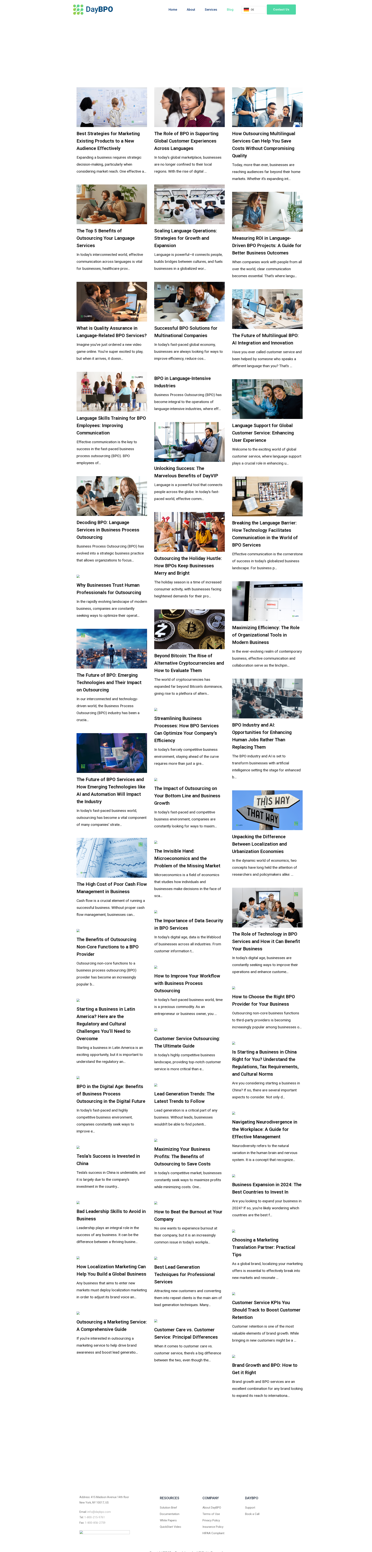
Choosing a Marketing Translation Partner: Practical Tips (263, 1247)
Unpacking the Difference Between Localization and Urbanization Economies (259, 844)
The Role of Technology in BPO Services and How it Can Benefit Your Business (266, 941)
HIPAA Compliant (213, 1533)
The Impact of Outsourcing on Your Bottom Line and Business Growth (187, 796)
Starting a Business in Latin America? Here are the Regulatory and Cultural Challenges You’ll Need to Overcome (106, 1023)
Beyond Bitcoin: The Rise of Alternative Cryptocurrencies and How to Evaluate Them (189, 663)
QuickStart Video (170, 1526)
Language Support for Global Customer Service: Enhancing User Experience (263, 433)
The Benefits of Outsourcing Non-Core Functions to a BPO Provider (108, 947)
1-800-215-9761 (94, 1517)
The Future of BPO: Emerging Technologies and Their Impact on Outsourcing (109, 682)
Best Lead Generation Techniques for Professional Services (184, 1274)
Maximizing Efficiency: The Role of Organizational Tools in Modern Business (266, 635)
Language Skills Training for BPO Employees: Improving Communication (111, 425)
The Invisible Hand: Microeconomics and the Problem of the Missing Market (187, 858)
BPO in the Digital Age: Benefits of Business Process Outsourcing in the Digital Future (111, 1094)
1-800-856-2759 (95, 1522)
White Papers (168, 1520)
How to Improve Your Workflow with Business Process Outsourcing (187, 983)
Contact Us (281, 9)
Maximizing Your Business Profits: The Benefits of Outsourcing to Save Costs (182, 1156)
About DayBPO (211, 1507)
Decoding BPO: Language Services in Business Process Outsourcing (108, 530)
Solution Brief (168, 1507)
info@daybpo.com (99, 1512)
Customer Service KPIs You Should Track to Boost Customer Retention (266, 1310)
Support (250, 1507)
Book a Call (252, 1514)
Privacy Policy (211, 1520)
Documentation (169, 1514)
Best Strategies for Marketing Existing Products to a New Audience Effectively (108, 141)
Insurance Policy (212, 1526)
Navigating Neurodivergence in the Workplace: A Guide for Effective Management (264, 1129)
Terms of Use (211, 1514)
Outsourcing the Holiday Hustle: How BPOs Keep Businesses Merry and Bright (188, 566)
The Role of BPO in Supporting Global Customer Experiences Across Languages (186, 141)
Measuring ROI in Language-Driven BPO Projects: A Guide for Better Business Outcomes (266, 245)
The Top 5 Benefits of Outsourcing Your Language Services (106, 238)
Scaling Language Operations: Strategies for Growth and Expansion (185, 238)
